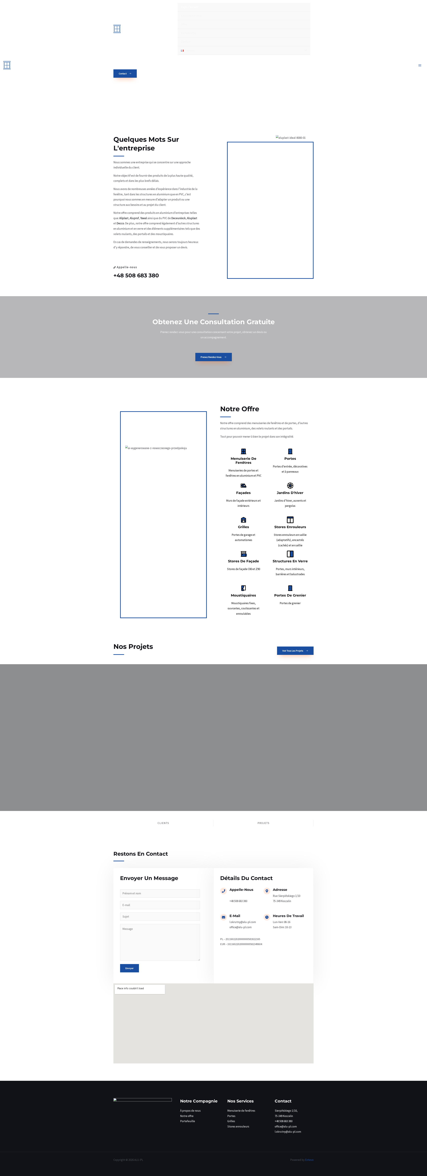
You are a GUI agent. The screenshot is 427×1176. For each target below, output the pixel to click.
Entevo (309, 1160)
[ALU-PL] (138, 29)
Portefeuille (187, 1121)
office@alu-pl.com (286, 1126)
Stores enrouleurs (238, 1126)
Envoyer (129, 968)
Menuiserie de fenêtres (241, 1110)
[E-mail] (223, 917)
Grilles (231, 1121)
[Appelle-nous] (223, 891)
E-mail (235, 916)
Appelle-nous (241, 890)
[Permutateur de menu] (304, 50)
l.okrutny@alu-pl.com (288, 1131)
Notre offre (186, 1116)
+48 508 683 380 (136, 275)
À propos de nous (190, 1110)
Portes (231, 1116)
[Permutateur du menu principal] (420, 65)
